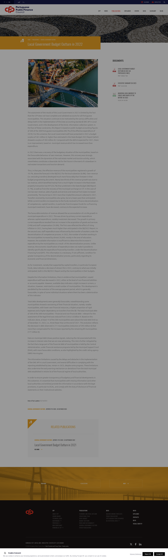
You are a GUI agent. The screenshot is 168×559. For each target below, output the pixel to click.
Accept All (159, 554)
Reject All (148, 554)
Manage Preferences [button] (136, 554)
